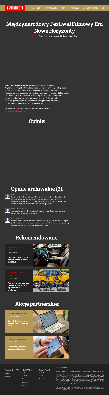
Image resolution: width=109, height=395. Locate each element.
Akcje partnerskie (90, 8)
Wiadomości (35, 8)
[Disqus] (37, 152)
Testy (63, 8)
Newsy (35, 36)
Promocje (75, 8)
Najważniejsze (51, 8)
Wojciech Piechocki (60, 36)
